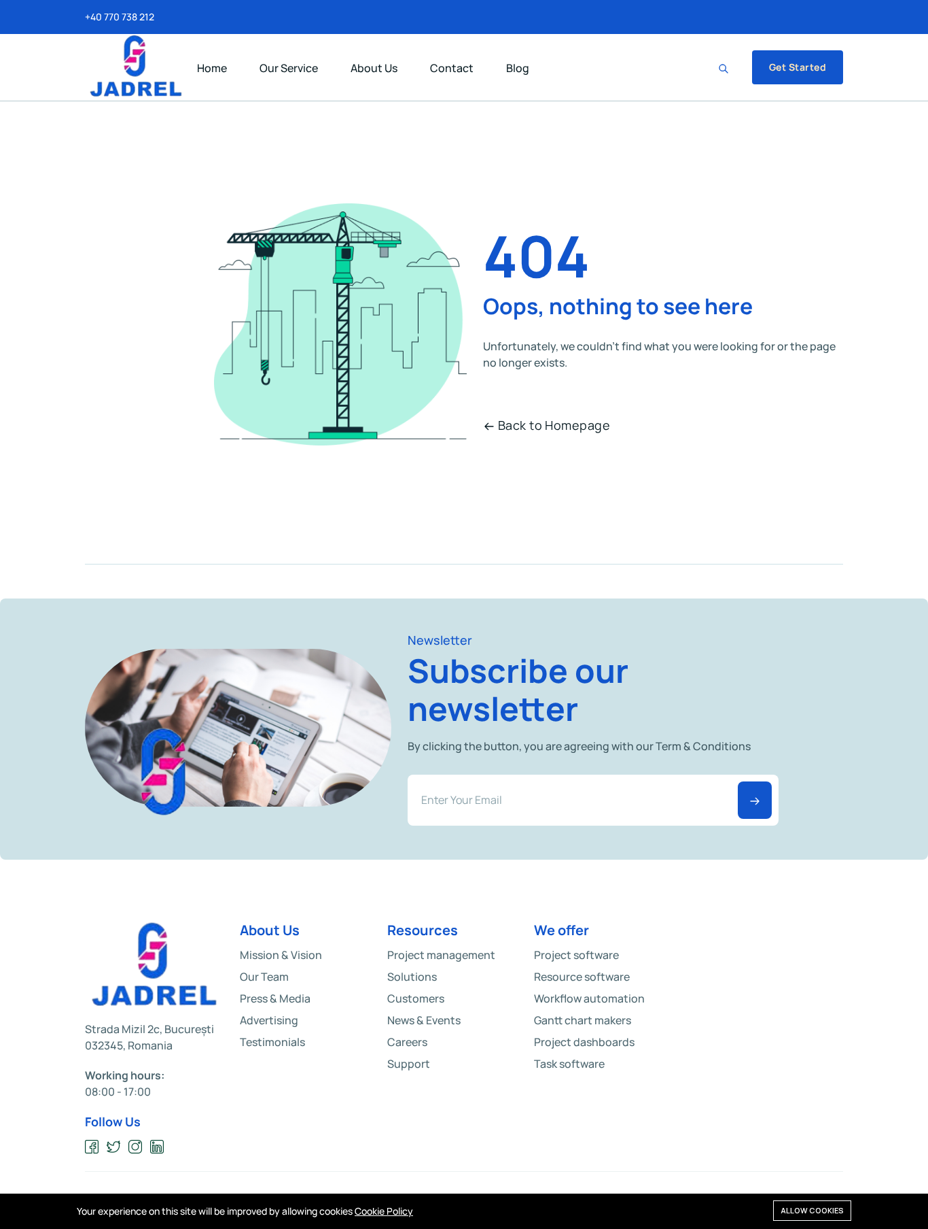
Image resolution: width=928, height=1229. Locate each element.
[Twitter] (114, 1147)
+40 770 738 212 (119, 17)
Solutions (412, 976)
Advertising (269, 1020)
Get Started (797, 67)
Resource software (582, 976)
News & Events (424, 1020)
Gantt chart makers (582, 1020)
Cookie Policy (384, 1211)
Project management (441, 954)
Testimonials (272, 1041)
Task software (569, 1063)
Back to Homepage (554, 425)
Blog (517, 68)
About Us (374, 68)
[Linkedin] (157, 1147)
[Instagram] (135, 1147)
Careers (407, 1041)
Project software (576, 954)
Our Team (264, 976)
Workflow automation (589, 998)
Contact (452, 68)
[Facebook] (92, 1147)
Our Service (289, 68)
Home (212, 68)
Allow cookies (812, 1210)
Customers (415, 998)
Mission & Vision (281, 954)
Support (408, 1063)
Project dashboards (584, 1041)
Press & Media (275, 998)
